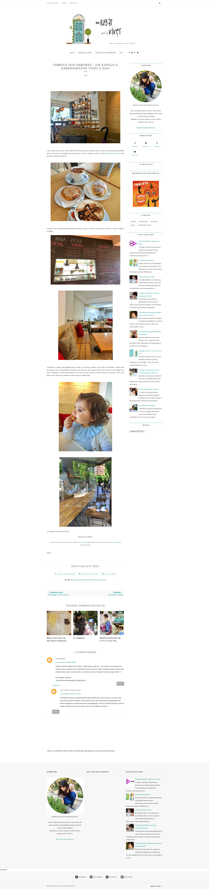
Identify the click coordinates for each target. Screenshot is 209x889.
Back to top (156, 886)
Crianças (133, 221)
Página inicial (53, 3)
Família (133, 225)
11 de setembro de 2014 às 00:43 (66, 662)
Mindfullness (85, 53)
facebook (135, 146)
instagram (146, 146)
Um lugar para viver (70, 690)
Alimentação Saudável (144, 225)
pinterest (157, 146)
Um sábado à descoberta (147, 405)
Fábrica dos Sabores (113, 153)
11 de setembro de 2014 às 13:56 (70, 694)
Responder (120, 683)
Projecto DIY (154, 221)
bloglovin (135, 155)
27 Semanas (79, 638)
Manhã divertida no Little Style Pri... (110, 639)
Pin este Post (110, 574)
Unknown (60, 659)
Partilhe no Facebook (66, 574)
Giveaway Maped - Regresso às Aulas (147, 779)
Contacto (73, 3)
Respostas (57, 685)
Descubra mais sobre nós (146, 128)
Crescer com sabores (105, 53)
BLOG (72, 53)
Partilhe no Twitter (90, 574)
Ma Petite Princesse (82, 542)
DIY (121, 53)
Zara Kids (114, 542)
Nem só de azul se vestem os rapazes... (57, 639)
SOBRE (63, 3)
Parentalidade (143, 221)
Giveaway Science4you (146, 260)
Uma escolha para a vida (147, 277)
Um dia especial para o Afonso (149, 389)
